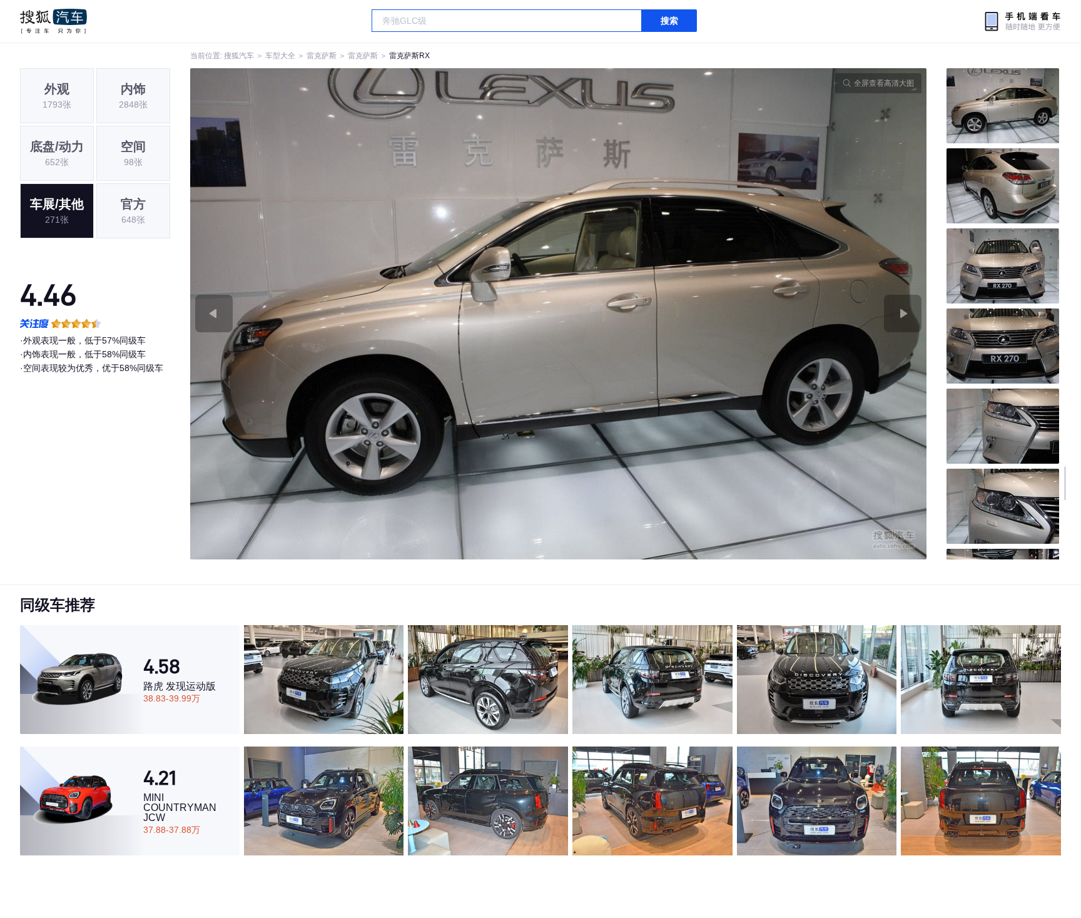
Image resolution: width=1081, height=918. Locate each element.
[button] (374, 313)
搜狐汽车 (53, 21)
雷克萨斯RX (409, 55)
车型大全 (280, 55)
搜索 (669, 21)
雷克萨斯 (322, 55)
